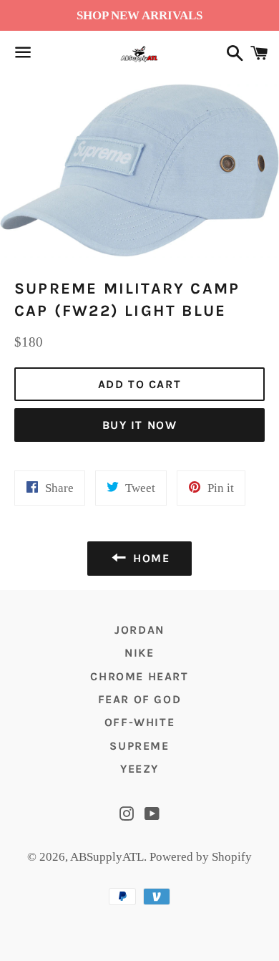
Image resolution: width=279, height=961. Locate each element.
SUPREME (139, 746)
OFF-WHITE (139, 722)
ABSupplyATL (107, 857)
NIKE (139, 653)
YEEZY (139, 769)
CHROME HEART (139, 676)
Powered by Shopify (201, 857)
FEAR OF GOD (140, 699)
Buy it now (139, 425)
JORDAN (139, 630)
